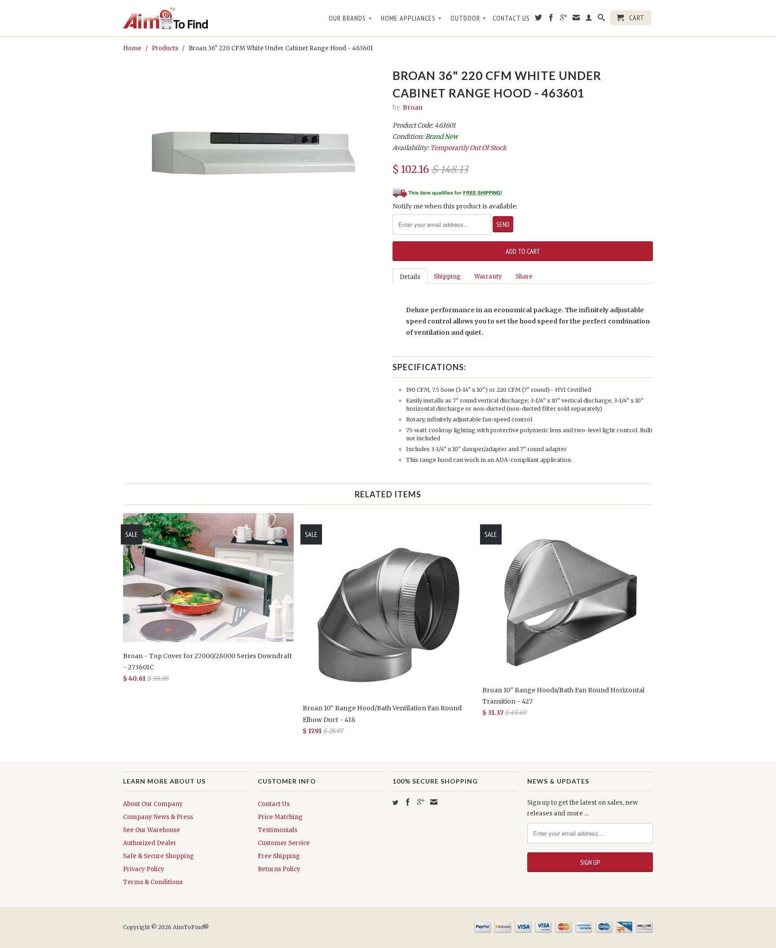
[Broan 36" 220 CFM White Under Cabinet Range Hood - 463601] (253, 153)
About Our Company (153, 804)
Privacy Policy (143, 869)
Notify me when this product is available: (454, 206)
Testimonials (277, 830)
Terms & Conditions (153, 882)
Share (524, 276)
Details (410, 277)
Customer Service (284, 843)
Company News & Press (158, 817)
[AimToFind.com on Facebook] (551, 19)
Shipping (447, 276)
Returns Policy (279, 869)
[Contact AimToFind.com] (576, 19)
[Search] (601, 19)
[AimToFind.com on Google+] (564, 19)
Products (165, 48)
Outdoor (468, 17)
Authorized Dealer (149, 843)
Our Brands (350, 17)
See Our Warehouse (151, 830)
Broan (413, 107)
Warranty (488, 276)
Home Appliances (411, 17)
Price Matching (280, 817)
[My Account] (589, 19)
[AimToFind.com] (186, 18)
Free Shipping (279, 856)
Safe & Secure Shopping (158, 856)
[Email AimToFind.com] (433, 802)
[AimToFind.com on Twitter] (538, 19)
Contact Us (511, 18)
